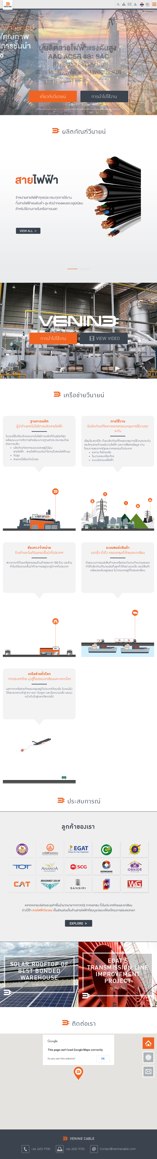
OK (103, 1058)
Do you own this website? (61, 1058)
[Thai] (142, 4)
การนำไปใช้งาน (53, 338)
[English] (148, 4)
